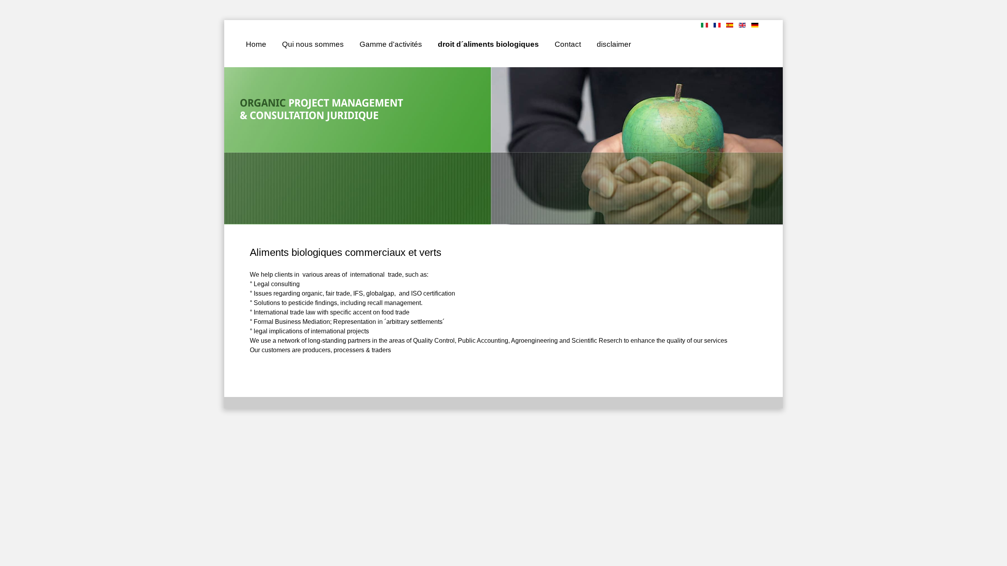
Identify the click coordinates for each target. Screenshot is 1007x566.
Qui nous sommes (313, 44)
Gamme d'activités (391, 44)
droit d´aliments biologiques (488, 44)
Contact (568, 44)
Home (256, 44)
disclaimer (614, 44)
